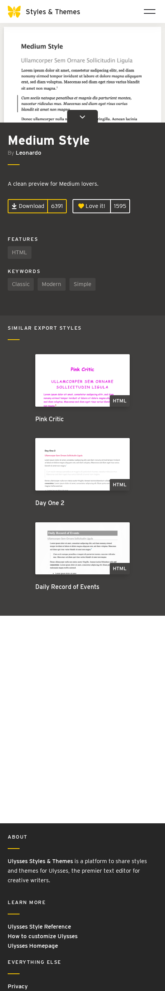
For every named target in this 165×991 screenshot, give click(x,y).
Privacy (18, 986)
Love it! (94, 206)
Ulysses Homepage (33, 945)
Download (30, 206)
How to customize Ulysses (43, 936)
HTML (19, 252)
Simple (82, 284)
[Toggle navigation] (149, 11)
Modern (51, 284)
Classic (21, 284)
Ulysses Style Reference (39, 926)
